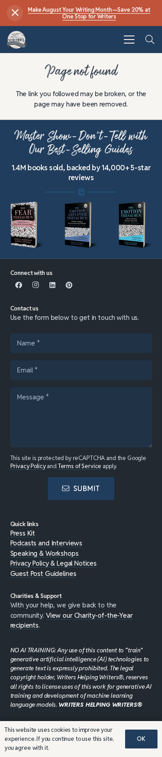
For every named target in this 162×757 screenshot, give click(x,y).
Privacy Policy (28, 466)
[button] (129, 39)
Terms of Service (80, 466)
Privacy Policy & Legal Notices (53, 563)
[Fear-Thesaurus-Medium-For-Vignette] (27, 225)
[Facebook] (18, 285)
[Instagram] (35, 285)
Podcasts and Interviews (46, 543)
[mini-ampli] (81, 225)
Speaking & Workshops (44, 553)
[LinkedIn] (52, 285)
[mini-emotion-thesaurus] (135, 225)
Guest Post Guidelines (43, 573)
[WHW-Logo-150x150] (17, 40)
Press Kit (23, 533)
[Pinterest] (69, 285)
